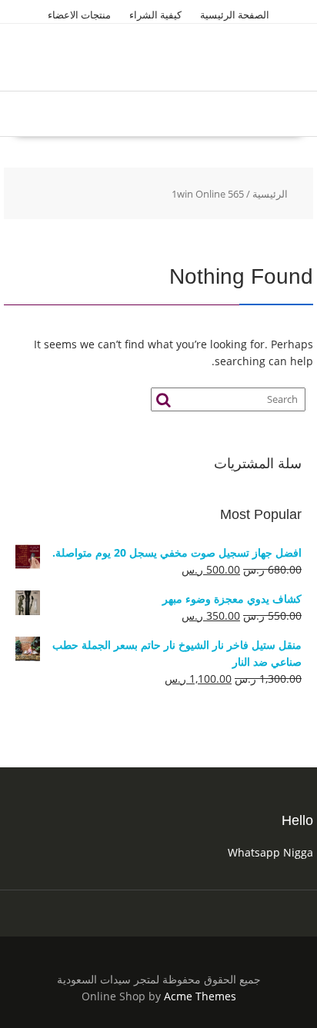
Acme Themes (200, 996)
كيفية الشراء (155, 15)
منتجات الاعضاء (79, 15)
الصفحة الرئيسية (234, 15)
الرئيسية (270, 194)
